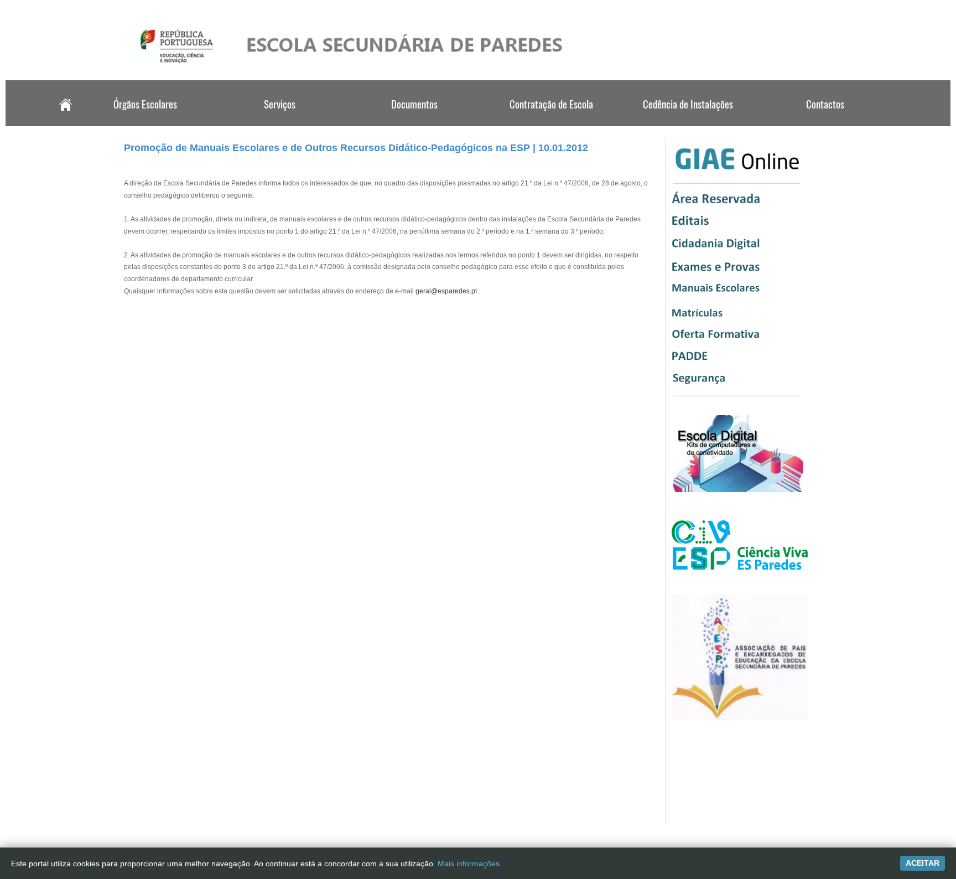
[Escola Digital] (737, 490)
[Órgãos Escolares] (143, 123)
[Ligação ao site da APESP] (740, 718)
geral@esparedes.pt (446, 291)
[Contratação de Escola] (551, 123)
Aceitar (922, 863)
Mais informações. (470, 863)
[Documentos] (415, 123)
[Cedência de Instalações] (687, 123)
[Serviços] (279, 123)
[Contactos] (823, 123)
